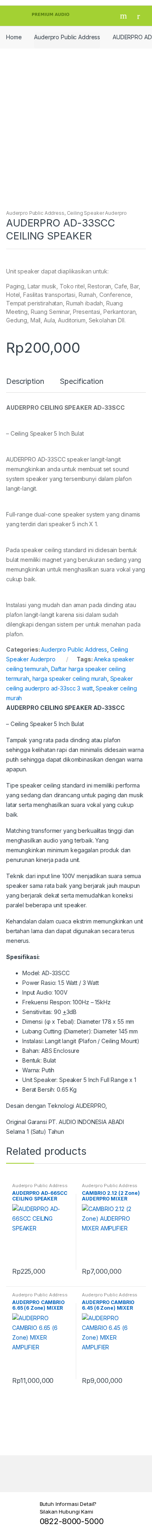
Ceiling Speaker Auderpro (97, 213)
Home (13, 37)
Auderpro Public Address (67, 37)
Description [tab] (25, 381)
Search (124, 15)
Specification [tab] (81, 381)
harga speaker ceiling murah (69, 678)
